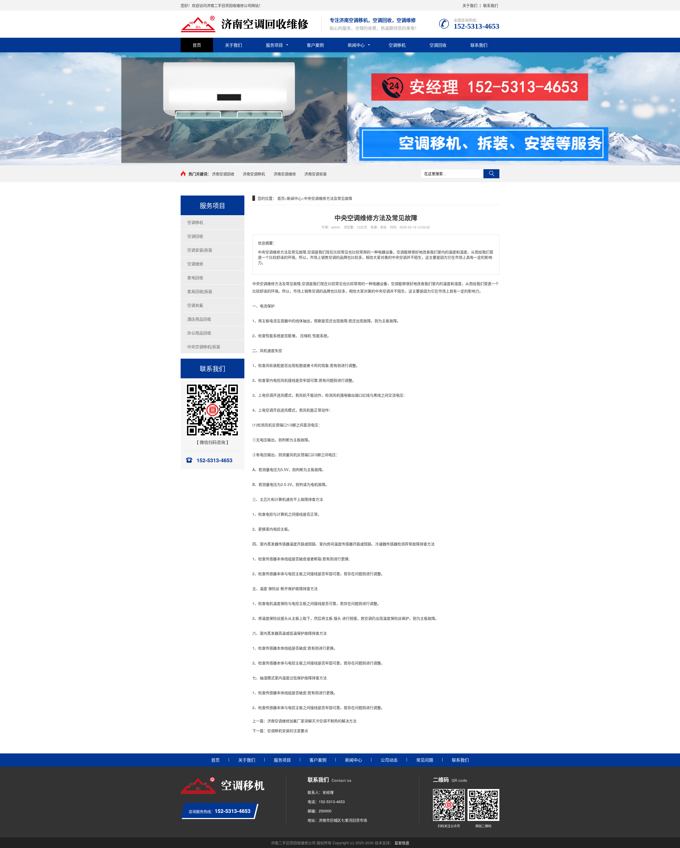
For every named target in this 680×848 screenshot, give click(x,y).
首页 (197, 45)
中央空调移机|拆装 (203, 346)
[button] (336, 160)
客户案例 (315, 45)
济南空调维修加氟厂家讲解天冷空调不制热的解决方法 (311, 720)
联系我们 (490, 5)
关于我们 (469, 5)
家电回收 (195, 277)
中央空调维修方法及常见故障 (328, 198)
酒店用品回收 (199, 319)
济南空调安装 (315, 173)
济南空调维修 (285, 173)
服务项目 (274, 45)
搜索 (491, 173)
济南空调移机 (254, 173)
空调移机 (397, 45)
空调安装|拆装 (199, 250)
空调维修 (195, 263)
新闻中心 (356, 45)
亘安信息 (401, 842)
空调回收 (438, 45)
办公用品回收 (199, 333)
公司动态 (389, 760)
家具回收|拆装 (199, 291)
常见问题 (424, 760)
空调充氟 (195, 305)
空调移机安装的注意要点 (287, 730)
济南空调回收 (223, 173)
